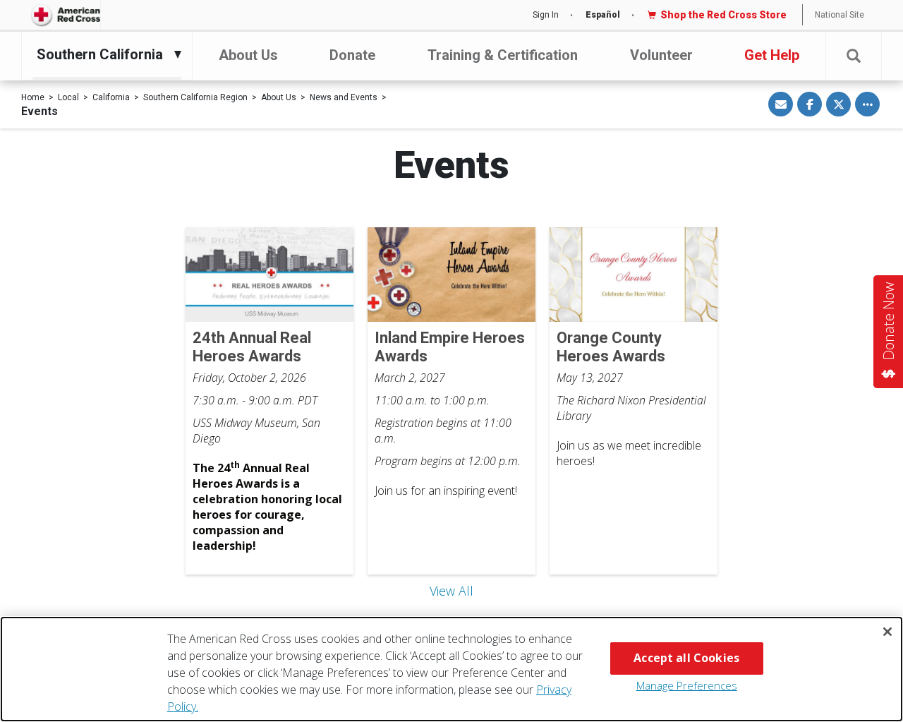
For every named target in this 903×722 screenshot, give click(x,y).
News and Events (343, 97)
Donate (352, 55)
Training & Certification (503, 55)
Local (68, 97)
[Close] (887, 631)
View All (451, 590)
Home (32, 97)
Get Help (771, 55)
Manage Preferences (686, 685)
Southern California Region (195, 97)
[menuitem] (103, 54)
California (111, 97)
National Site (839, 14)
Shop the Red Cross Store (723, 14)
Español (603, 14)
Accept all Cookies (686, 658)
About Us (248, 55)
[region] (451, 669)
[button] (853, 56)
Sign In (546, 14)
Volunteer (661, 55)
